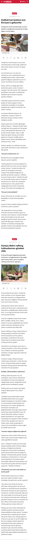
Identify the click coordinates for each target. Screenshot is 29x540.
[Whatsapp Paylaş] (21, 57)
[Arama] (27, 1)
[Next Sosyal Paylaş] (3, 57)
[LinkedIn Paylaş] (14, 57)
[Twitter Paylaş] (10, 57)
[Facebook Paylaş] (7, 57)
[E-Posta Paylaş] (25, 57)
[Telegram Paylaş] (18, 57)
